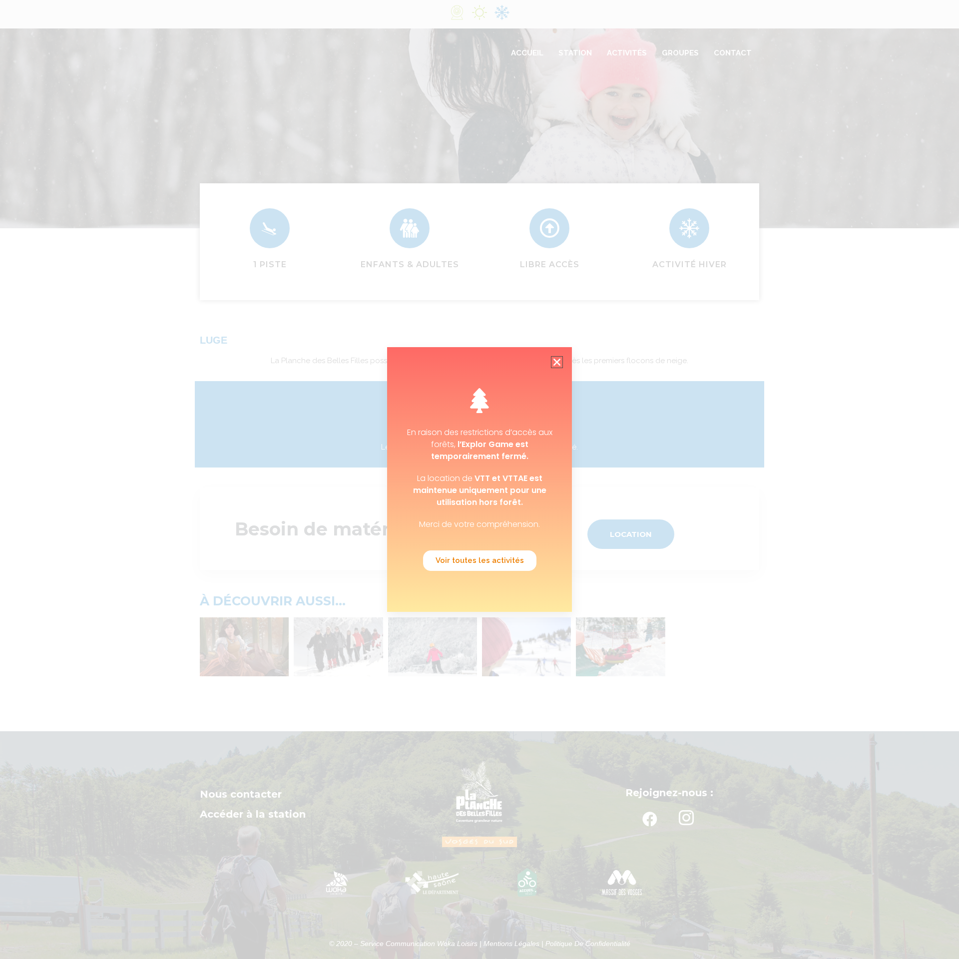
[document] (479, 479)
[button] (557, 362)
